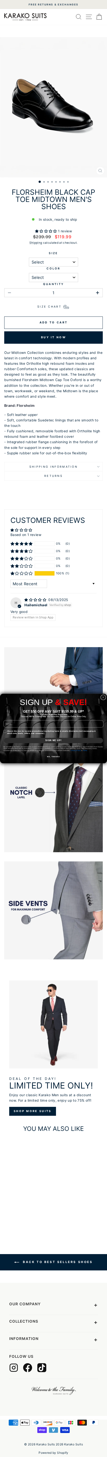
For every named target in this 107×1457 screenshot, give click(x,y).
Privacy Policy (76, 751)
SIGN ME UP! (53, 740)
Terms (85, 751)
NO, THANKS (53, 757)
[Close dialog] (103, 697)
